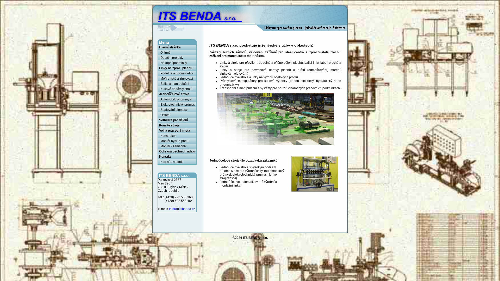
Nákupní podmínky (173, 63)
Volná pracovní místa (174, 130)
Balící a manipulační (174, 84)
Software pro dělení (173, 120)
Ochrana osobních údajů (177, 151)
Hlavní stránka (170, 47)
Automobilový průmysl (176, 99)
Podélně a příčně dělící (176, 73)
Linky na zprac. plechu (175, 68)
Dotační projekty (171, 58)
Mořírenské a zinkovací (176, 78)
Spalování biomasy (174, 110)
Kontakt (165, 156)
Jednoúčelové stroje (174, 94)
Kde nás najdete (172, 162)
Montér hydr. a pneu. (174, 141)
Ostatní (165, 115)
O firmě (165, 52)
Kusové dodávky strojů (176, 89)
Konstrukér (168, 136)
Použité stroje (169, 125)
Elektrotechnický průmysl (178, 104)
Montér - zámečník (173, 146)
